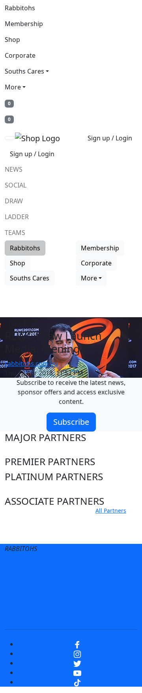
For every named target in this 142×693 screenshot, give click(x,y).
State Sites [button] (28, 535)
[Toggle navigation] (10, 138)
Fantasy (71, 615)
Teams (15, 232)
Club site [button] (24, 520)
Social (15, 185)
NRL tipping (103, 599)
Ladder (17, 216)
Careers (35, 583)
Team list (20, 323)
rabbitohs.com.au (31, 363)
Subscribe (71, 422)
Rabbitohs (20, 8)
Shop (12, 39)
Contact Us (102, 583)
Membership (24, 23)
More (13, 87)
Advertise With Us (47, 599)
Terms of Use (44, 567)
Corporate (20, 55)
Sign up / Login (110, 138)
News (13, 169)
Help (66, 583)
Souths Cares (24, 71)
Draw (14, 201)
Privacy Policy (97, 567)
